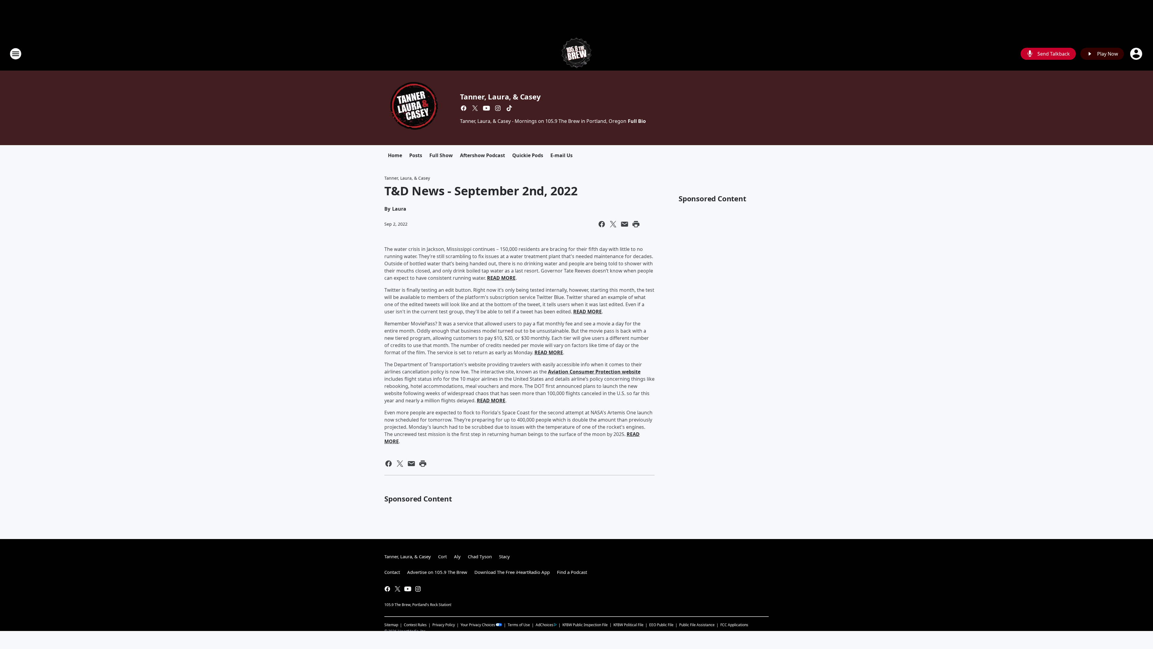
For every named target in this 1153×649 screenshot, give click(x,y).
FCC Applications (734, 624)
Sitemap (391, 624)
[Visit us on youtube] (486, 108)
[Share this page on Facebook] (602, 224)
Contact (392, 572)
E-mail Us (561, 155)
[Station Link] (577, 53)
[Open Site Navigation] (16, 54)
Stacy (504, 556)
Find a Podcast (572, 572)
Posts (415, 155)
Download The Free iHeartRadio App (512, 572)
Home (395, 155)
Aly (457, 556)
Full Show (441, 155)
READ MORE (501, 278)
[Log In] (1136, 54)
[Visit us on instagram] (497, 108)
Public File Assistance (697, 624)
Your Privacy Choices (478, 624)
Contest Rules (415, 624)
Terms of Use (519, 624)
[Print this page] (636, 224)
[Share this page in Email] (624, 224)
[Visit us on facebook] (463, 108)
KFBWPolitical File (628, 624)
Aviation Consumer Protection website (594, 371)
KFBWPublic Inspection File (585, 624)
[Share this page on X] (613, 224)
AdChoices (544, 624)
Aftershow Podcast (482, 155)
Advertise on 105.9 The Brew (437, 572)
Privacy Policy (443, 624)
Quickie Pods (527, 155)
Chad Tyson (480, 556)
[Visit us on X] (475, 108)
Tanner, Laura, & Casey (500, 97)
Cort (442, 556)
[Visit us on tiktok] (509, 108)
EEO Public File (661, 624)
